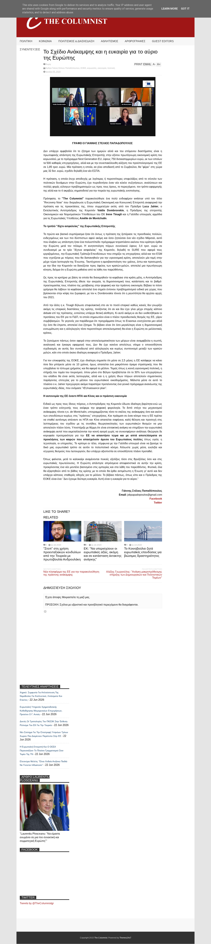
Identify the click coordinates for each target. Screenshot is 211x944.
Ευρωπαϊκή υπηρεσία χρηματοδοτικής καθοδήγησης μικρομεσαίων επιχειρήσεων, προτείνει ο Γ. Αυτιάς (41, 711)
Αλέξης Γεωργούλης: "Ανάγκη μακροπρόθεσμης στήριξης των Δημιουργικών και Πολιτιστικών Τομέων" (134, 574)
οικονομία (102, 68)
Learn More (169, 8)
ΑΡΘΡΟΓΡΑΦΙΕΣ (135, 41)
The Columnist (100, 938)
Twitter (158, 502)
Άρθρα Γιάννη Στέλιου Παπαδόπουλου (63, 68)
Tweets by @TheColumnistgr (37, 903)
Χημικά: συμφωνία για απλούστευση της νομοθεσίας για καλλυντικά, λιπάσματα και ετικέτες (41, 696)
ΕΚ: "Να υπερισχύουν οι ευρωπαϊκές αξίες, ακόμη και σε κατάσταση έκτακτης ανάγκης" (102, 554)
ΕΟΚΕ (83, 68)
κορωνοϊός (92, 68)
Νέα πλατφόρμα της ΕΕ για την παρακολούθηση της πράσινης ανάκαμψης (71, 573)
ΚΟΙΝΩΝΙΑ (45, 41)
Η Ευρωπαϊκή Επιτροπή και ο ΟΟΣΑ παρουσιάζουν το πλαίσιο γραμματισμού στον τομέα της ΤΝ (41, 750)
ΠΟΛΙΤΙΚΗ (26, 41)
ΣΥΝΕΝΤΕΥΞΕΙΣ (30, 49)
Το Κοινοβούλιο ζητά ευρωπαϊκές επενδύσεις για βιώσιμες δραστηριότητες (143, 552)
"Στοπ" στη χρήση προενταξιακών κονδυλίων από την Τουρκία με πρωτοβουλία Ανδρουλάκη (62, 554)
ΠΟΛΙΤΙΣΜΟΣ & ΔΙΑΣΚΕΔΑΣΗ (76, 41)
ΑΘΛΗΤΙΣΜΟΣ (109, 41)
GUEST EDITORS (163, 41)
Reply (48, 64)
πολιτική (111, 68)
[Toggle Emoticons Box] (45, 611)
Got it (185, 8)
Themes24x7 (125, 938)
